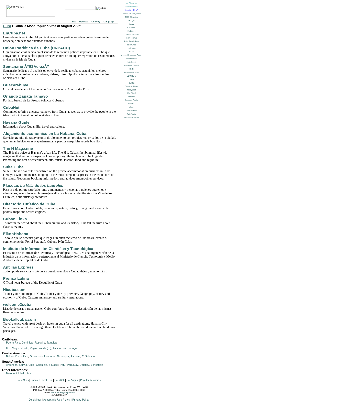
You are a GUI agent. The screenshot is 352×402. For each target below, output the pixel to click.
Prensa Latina (16, 278)
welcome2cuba (17, 304)
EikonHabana (15, 234)
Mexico (10, 373)
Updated (35, 380)
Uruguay (84, 364)
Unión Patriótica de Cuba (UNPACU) (36, 48)
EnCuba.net (14, 33)
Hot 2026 (59, 380)
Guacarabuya (15, 85)
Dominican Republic (33, 342)
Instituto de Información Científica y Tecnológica (48, 249)
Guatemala (36, 356)
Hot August (72, 380)
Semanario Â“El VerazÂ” (26, 66)
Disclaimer (35, 399)
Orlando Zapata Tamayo (25, 96)
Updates (83, 21)
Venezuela (97, 364)
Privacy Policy (80, 399)
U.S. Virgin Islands (17, 348)
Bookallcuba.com (19, 319)
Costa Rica (21, 356)
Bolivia (23, 364)
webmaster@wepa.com (63, 392)
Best (44, 380)
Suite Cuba (13, 167)
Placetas (33, 185)
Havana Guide (16, 122)
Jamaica (52, 342)
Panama (75, 356)
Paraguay (72, 364)
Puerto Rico (13, 342)
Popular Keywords (90, 380)
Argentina (11, 364)
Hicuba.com (14, 289)
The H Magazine (18, 148)
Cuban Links (15, 219)
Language (108, 21)
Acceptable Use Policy (56, 399)
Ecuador (53, 364)
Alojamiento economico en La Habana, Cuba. (45, 133)
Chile (31, 364)
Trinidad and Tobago (65, 348)
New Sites (23, 380)
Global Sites (23, 373)
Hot (51, 380)
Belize (9, 356)
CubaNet (11, 107)
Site (74, 21)
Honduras (49, 356)
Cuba (7, 26)
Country (95, 21)
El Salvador (89, 356)
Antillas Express (18, 267)
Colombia (41, 364)
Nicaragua (63, 356)
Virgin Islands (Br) (40, 348)
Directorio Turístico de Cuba (29, 204)
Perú (62, 364)
